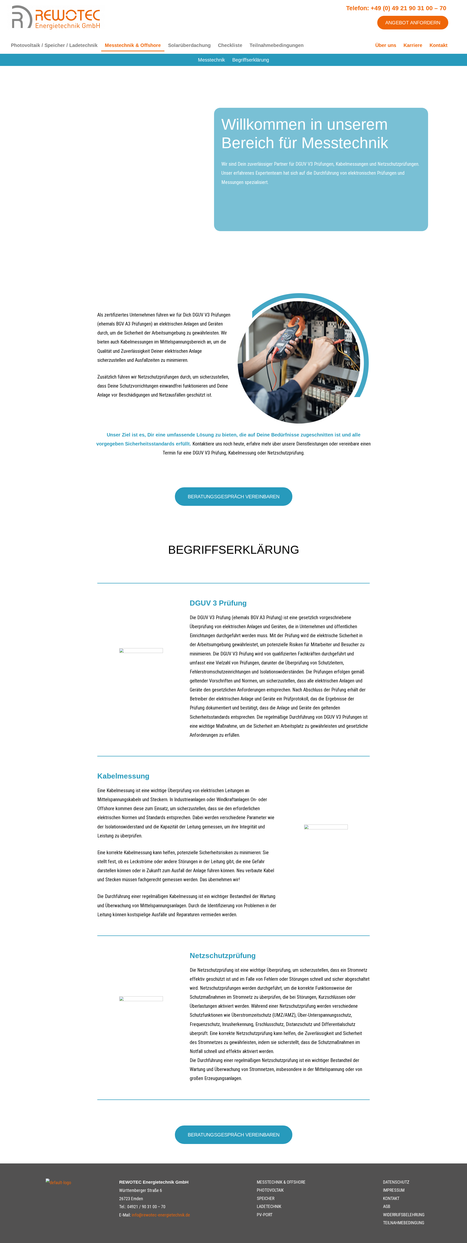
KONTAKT (391, 1198)
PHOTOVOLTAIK (270, 1190)
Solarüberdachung (189, 45)
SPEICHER (265, 1198)
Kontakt (439, 45)
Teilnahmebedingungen (277, 45)
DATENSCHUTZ (396, 1182)
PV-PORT (264, 1214)
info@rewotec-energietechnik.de (161, 1214)
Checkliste (230, 45)
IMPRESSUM (393, 1190)
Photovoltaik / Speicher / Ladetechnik (54, 45)
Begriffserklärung (250, 60)
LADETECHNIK (269, 1206)
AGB (386, 1206)
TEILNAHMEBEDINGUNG (403, 1222)
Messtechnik (211, 60)
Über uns (385, 45)
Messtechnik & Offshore (133, 45)
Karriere (413, 45)
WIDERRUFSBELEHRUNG (403, 1214)
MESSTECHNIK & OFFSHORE (281, 1182)
